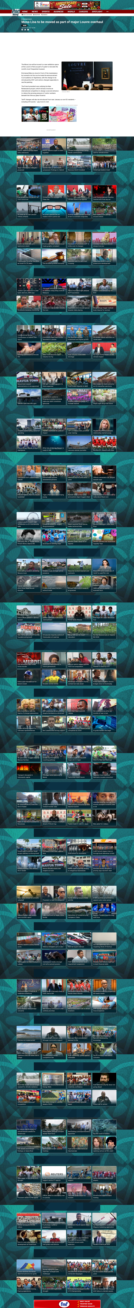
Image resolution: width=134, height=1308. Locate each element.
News (35, 11)
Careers (83, 11)
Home (25, 11)
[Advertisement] (67, 46)
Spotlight (97, 11)
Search (45, 14)
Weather (37, 14)
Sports (45, 11)
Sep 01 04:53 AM (27, 14)
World (71, 11)
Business (58, 11)
